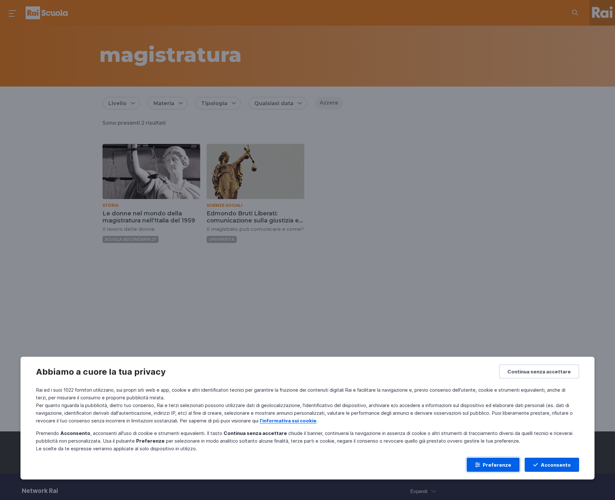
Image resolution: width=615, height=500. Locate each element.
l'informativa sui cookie (288, 421)
